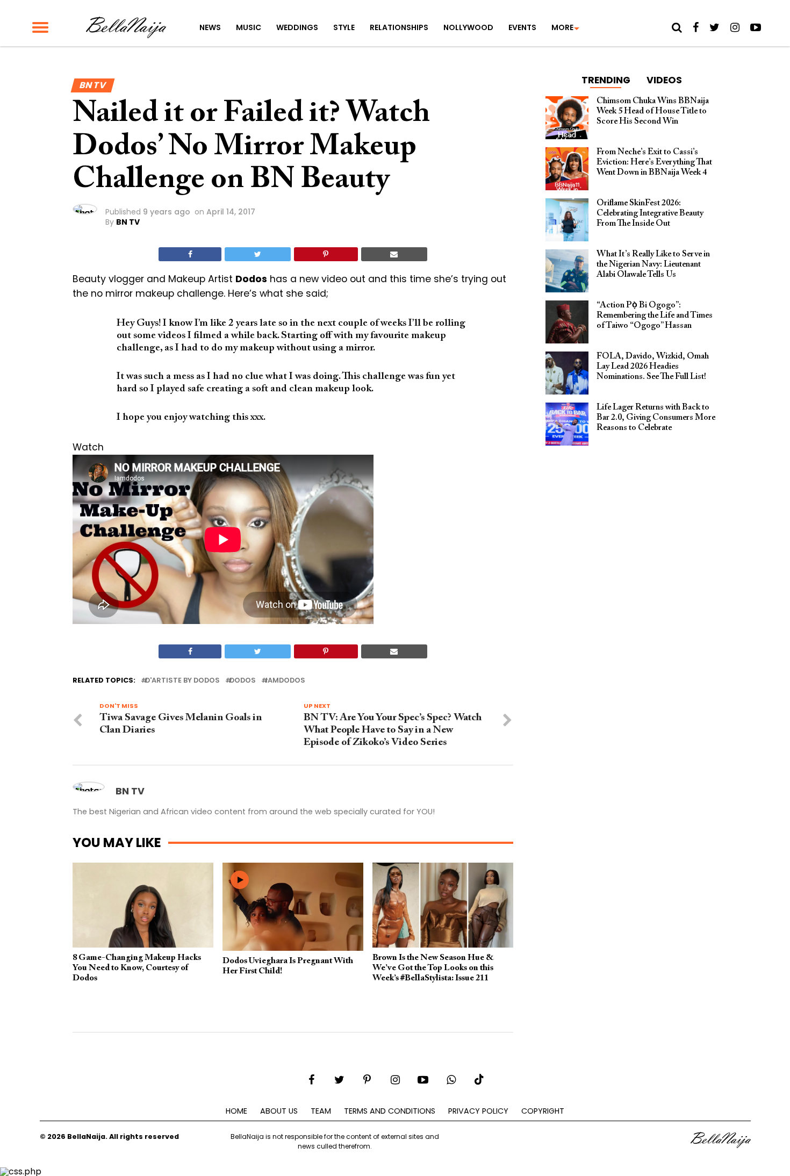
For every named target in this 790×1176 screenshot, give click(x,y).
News (210, 27)
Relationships (399, 27)
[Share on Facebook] (190, 254)
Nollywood (468, 27)
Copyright (542, 1111)
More (562, 27)
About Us (279, 1111)
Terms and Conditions (389, 1111)
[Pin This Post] (326, 254)
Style (344, 27)
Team (321, 1111)
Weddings (297, 27)
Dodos (242, 680)
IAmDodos (285, 680)
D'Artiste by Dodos (182, 680)
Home (236, 1111)
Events (522, 27)
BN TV (128, 222)
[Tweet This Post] (257, 254)
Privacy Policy (478, 1111)
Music (248, 27)
